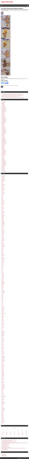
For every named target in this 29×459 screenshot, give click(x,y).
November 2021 (4, 152)
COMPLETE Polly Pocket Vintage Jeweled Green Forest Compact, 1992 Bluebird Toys (13, 97)
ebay (2, 253)
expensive (3, 259)
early (2, 250)
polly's (3, 347)
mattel (3, 312)
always (3, 188)
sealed (2, 365)
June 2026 (3, 103)
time (2, 391)
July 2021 (3, 156)
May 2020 (3, 168)
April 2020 (3, 169)
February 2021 (4, 160)
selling (3, 367)
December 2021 (4, 151)
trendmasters (3, 396)
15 (18, 432)
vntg (2, 413)
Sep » (27, 436)
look (2, 304)
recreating (3, 356)
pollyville (3, 348)
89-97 (2, 182)
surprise (3, 385)
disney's (3, 245)
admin (7, 10)
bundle (3, 217)
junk (2, 294)
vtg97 (2, 416)
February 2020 (4, 171)
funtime (3, 277)
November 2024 (4, 120)
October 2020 (3, 164)
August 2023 (3, 133)
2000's (3, 181)
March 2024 (3, 127)
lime (2, 301)
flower (3, 272)
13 (10, 432)
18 (2, 433)
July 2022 (3, 145)
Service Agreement (4, 455)
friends (3, 276)
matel (2, 311)
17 (26, 432)
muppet (3, 323)
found (2, 275)
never (2, 328)
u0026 (2, 398)
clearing (3, 227)
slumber (3, 376)
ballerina (3, 200)
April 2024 (3, 126)
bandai (3, 202)
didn (2, 242)
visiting (3, 410)
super (2, 383)
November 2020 (4, 163)
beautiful (3, 203)
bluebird (3, 212)
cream (2, 234)
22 (18, 433)
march (2, 309)
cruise (2, 235)
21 (14, 433)
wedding (3, 417)
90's (2, 183)
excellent (3, 258)
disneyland (3, 246)
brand (2, 214)
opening (3, 331)
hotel (2, 289)
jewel (2, 293)
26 (6, 434)
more (2, 321)
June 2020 (3, 167)
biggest (3, 207)
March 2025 (3, 116)
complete (5, 85)
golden (3, 281)
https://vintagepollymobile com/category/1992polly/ (9, 440)
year (2, 423)
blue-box (3, 211)
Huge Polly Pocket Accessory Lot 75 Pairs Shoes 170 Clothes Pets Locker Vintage (12, 95)
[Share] (6, 83)
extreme (3, 261)
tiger (2, 390)
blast (2, 209)
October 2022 (3, 142)
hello (2, 287)
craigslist (3, 233)
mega (2, 314)
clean (2, 226)
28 (14, 434)
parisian (3, 335)
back (2, 199)
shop (2, 370)
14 (14, 432)
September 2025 (4, 111)
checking (3, 223)
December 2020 (4, 162)
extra (2, 260)
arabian (3, 194)
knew (2, 295)
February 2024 (4, 128)
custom (3, 238)
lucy (2, 305)
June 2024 (3, 124)
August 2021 (3, 155)
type (2, 397)
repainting (3, 357)
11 (2, 432)
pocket (11, 85)
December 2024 (4, 119)
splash (2, 379)
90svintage (3, 184)
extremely (3, 262)
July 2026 (3, 102)
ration (2, 355)
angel (2, 191)
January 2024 (3, 129)
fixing (2, 269)
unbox (2, 401)
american (3, 190)
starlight (3, 381)
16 (22, 432)
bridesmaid (3, 215)
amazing (3, 189)
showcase (3, 373)
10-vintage (3, 175)
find (2, 267)
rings (2, 363)
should (3, 372)
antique (3, 193)
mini (2, 315)
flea (2, 270)
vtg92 (2, 415)
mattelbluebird (4, 313)
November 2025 (4, 109)
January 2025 (3, 118)
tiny (2, 392)
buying (3, 219)
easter (2, 251)
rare (2, 354)
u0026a (3, 399)
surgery (3, 384)
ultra (2, 400)
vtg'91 (2, 414)
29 (18, 434)
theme (2, 387)
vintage (17, 85)
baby (2, 198)
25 (2, 434)
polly (13, 85)
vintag (2, 407)
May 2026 (3, 104)
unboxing (3, 402)
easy (2, 252)
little (2, 302)
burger (3, 218)
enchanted (3, 255)
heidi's (3, 286)
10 (26, 431)
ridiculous (3, 361)
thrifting (3, 389)
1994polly (3, 180)
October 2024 (3, 121)
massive (3, 310)
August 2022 (3, 144)
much (2, 322)
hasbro (3, 284)
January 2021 (3, 161)
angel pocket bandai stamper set (6, 447)
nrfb (2, 329)
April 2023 (3, 137)
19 (6, 433)
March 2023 (3, 138)
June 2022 (3, 146)
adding (3, 186)
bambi (3, 201)
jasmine (3, 292)
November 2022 (4, 141)
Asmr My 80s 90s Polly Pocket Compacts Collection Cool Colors (10, 96)
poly (2, 349)
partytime (3, 338)
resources (3, 359)
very (2, 405)
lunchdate (3, 306)
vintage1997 (3, 409)
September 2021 (4, 154)
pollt (2, 345)
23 (22, 433)
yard (2, 422)
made (2, 307)
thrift (2, 388)
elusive (3, 254)
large (2, 297)
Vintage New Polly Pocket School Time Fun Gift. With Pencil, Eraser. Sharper (12, 94)
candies (3, 220)
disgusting (3, 243)
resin (2, 358)
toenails (3, 393)
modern (3, 320)
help (2, 288)
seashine (3, 366)
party (2, 337)
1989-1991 (3, 176)
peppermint (3, 340)
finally (2, 266)
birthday (3, 208)
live (2, 303)
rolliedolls (3, 364)
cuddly (3, 236)
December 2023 (4, 130)
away (2, 197)
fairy (2, 263)
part (2, 336)
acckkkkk (3, 185)
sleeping (3, 375)
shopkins (3, 371)
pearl (2, 339)
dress (2, 249)
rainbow (3, 353)
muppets (3, 324)
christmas (3, 224)
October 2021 (3, 153)
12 (6, 432)
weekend (3, 419)
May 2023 (3, 136)
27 (10, 434)
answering (3, 192)
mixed (2, 318)
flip (2, 271)
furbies (3, 278)
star (14, 85)
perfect (3, 341)
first (2, 268)
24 (26, 433)
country (3, 232)
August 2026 (3, 101)
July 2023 (3, 134)
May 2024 (3, 125)
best (2, 206)
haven (2, 285)
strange (3, 382)
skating (3, 374)
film (7, 85)
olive (2, 330)
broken (3, 216)
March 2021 (3, 159)
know (2, 296)
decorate (3, 240)
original (3, 333)
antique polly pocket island (5, 445)
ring (2, 362)
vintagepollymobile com (5, 444)
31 (26, 434)
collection (3, 229)
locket (9, 85)
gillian (2, 280)
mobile (3, 319)
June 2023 (3, 135)
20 (10, 433)
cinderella (3, 225)
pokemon (3, 344)
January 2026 (3, 107)
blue (2, 210)
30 (22, 434)
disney (3, 244)
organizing (3, 332)
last (2, 298)
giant (2, 279)
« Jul (1, 436)
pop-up (3, 350)
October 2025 (3, 110)
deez (2, 241)
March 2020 (3, 170)
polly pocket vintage (4, 446)
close (2, 228)
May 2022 (3, 147)
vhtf (2, 406)
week (2, 418)
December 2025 (4, 108)
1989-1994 (3, 177)
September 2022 (4, 143)
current (3, 237)
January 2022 (3, 150)
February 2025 (4, 117)
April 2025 (3, 115)
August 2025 (3, 112)
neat (2, 327)
